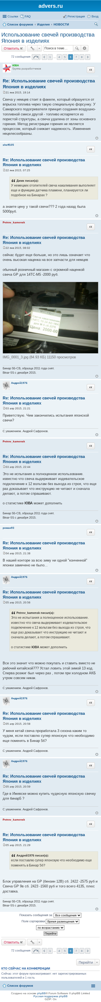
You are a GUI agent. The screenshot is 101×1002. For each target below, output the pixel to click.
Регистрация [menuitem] (76, 16)
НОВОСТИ (61, 24)
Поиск (77, 48)
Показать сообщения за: (36, 915)
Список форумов (20, 24)
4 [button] (59, 57)
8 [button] (82, 57)
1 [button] (50, 57)
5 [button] (65, 57)
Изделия (43, 24)
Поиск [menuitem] (96, 25)
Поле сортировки (34, 921)
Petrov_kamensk (14, 222)
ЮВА (15, 65)
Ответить (11, 48)
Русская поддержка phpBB (50, 996)
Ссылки (13, 16)
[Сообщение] (4, 92)
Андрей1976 (19, 382)
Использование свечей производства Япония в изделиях (48, 38)
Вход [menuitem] (95, 16)
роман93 (8, 527)
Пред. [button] (44, 57)
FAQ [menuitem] (28, 16)
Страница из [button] (36, 57)
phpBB (41, 993)
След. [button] (87, 57)
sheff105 (8, 144)
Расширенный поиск (84, 48)
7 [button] (76, 57)
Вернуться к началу (96, 138)
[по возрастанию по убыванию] (50, 927)
